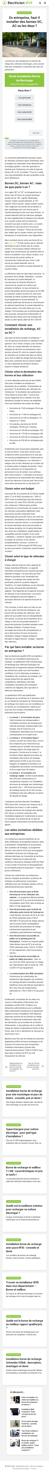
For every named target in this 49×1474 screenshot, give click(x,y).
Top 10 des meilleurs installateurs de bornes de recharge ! (30, 1433)
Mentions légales (36, 1466)
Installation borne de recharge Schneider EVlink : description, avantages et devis (24, 1363)
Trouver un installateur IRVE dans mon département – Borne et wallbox (22, 1286)
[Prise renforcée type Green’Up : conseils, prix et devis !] (15, 1424)
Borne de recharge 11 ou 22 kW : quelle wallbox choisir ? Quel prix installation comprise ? (30, 1445)
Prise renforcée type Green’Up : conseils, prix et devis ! (30, 1423)
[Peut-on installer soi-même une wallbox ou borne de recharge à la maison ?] (15, 1400)
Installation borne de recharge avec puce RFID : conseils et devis (24, 1248)
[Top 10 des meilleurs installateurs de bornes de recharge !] (15, 1433)
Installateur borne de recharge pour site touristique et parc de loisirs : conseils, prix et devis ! (24, 1094)
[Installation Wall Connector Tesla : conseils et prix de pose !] (15, 1412)
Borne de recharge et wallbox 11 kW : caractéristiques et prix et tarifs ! (24, 1171)
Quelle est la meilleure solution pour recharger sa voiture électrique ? (24, 1209)
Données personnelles (21, 1469)
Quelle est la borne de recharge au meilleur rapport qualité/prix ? (24, 1324)
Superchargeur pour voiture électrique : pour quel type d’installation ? (22, 1133)
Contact (34, 1469)
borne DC (12, 243)
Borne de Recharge (24, 12)
